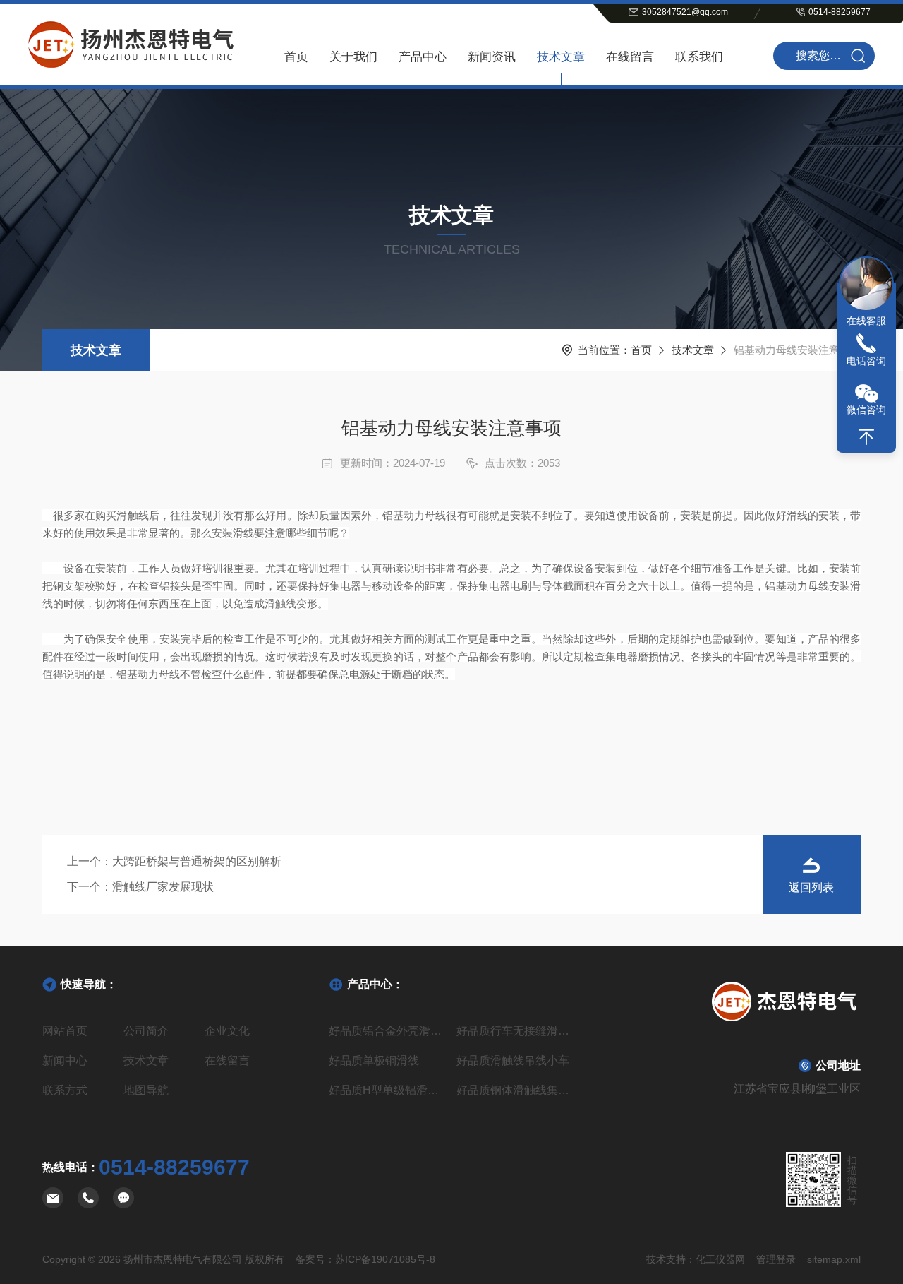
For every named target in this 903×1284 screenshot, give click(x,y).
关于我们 (353, 57)
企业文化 (227, 1031)
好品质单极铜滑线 (374, 1060)
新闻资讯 (492, 57)
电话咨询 (866, 361)
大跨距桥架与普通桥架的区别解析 (196, 861)
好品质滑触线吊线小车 (512, 1060)
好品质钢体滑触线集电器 (515, 1090)
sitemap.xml (834, 1259)
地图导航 (146, 1090)
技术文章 (561, 57)
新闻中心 (64, 1060)
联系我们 (699, 57)
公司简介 (146, 1031)
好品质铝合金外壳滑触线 (388, 1031)
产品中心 (423, 57)
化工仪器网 (720, 1259)
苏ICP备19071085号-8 (385, 1259)
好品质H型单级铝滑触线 (388, 1090)
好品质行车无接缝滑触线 (515, 1031)
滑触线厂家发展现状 (163, 887)
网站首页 (64, 1031)
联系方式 (64, 1090)
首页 (296, 57)
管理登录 (776, 1259)
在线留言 (630, 57)
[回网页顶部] (866, 437)
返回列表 (811, 887)
